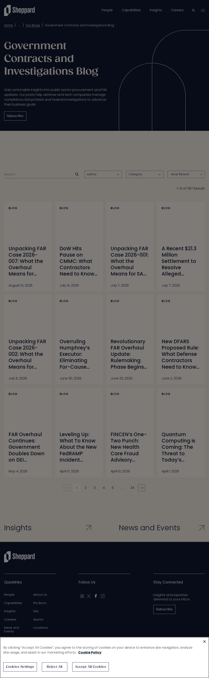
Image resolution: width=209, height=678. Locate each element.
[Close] (204, 641)
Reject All (54, 667)
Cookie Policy (89, 652)
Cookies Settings (20, 667)
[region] (104, 657)
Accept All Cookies (90, 667)
